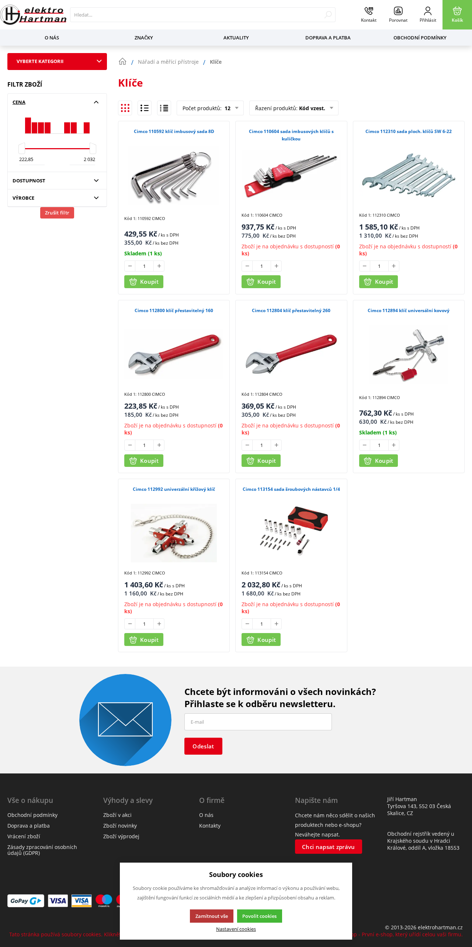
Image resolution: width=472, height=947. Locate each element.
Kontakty (210, 825)
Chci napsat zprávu (328, 846)
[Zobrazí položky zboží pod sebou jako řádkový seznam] (145, 108)
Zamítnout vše (211, 916)
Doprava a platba (328, 37)
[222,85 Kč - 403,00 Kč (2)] (28, 122)
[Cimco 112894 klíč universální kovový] (408, 354)
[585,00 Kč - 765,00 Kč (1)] (41, 122)
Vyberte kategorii (40, 61)
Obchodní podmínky (420, 37)
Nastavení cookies (236, 929)
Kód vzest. (312, 108)
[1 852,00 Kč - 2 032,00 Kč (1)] (86, 122)
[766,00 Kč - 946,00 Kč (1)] (47, 122)
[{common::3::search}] (328, 14)
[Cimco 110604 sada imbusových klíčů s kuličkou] (291, 175)
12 (226, 108)
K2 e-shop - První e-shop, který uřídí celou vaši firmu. (397, 934)
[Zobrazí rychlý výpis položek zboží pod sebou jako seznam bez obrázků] (164, 108)
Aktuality (236, 37)
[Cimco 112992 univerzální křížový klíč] (173, 533)
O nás (52, 37)
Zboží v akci (117, 814)
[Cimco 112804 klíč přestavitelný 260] (291, 354)
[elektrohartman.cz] (33, 14)
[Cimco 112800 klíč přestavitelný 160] (173, 354)
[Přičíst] (158, 266)
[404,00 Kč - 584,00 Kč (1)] (34, 122)
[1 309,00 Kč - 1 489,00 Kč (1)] (67, 122)
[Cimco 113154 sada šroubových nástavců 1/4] (291, 533)
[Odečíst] (129, 266)
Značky (144, 37)
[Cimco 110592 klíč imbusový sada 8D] (173, 175)
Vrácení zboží (23, 836)
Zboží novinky (120, 825)
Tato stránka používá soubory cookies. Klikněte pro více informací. (90, 934)
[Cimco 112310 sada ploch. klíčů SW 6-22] (408, 175)
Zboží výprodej (121, 836)
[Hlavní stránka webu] (122, 61)
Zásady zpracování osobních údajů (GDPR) (42, 849)
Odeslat (203, 746)
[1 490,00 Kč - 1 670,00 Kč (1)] (73, 122)
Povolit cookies (259, 916)
